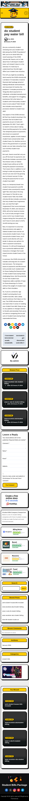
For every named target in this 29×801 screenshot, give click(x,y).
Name (5, 451)
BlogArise (23, 796)
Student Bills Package (14, 785)
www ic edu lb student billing (14, 402)
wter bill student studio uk (10, 619)
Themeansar (14, 798)
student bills (8, 27)
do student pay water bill (14, 32)
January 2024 (6, 645)
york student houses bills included (13, 602)
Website (5, 466)
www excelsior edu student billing (13, 615)
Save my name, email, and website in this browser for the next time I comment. (14, 478)
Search (14, 583)
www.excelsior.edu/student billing (13, 607)
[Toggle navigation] (2, 13)
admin (12, 39)
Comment (6, 443)
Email (5, 458)
